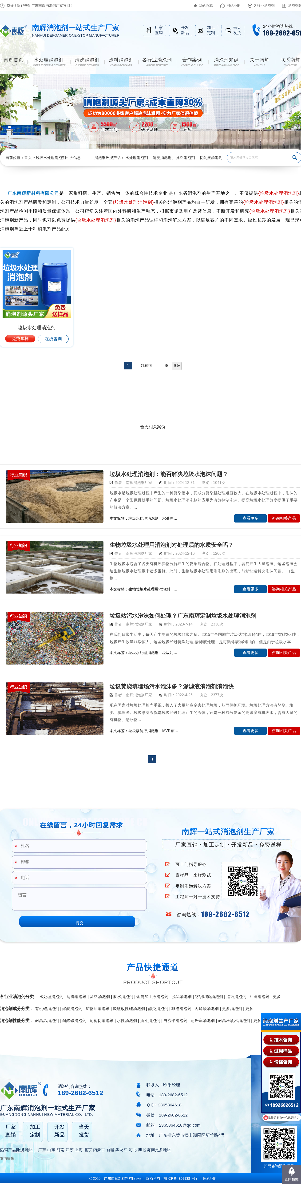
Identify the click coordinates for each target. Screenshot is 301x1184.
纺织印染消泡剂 (209, 996)
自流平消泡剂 (175, 1020)
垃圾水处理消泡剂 (36, 327)
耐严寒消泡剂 (203, 1020)
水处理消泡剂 (136, 158)
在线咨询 (53, 339)
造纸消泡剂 (236, 996)
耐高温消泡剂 (47, 1020)
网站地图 (233, 6)
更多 (277, 996)
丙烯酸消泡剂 (207, 1008)
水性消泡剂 (127, 1020)
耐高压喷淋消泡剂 (234, 1020)
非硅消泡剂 (181, 1008)
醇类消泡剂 (158, 1008)
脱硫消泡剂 (182, 996)
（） (179, 1178)
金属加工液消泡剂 (152, 996)
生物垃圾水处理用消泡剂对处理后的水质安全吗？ (172, 545)
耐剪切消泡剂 (102, 1020)
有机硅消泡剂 (47, 1008)
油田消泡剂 (259, 996)
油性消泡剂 (150, 1020)
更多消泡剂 (232, 1008)
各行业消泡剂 (264, 6)
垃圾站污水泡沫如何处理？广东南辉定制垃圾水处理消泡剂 (183, 615)
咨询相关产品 (284, 518)
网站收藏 (206, 6)
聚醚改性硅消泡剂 (129, 1008)
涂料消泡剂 (185, 158)
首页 (28, 158)
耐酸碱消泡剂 (74, 1020)
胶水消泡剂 (123, 996)
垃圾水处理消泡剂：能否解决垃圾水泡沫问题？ (169, 474)
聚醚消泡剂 (72, 1008)
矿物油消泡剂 (98, 1008)
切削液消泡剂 (211, 158)
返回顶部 (292, 1180)
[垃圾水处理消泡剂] (36, 284)
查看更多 (250, 518)
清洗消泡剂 (162, 158)
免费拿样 (20, 338)
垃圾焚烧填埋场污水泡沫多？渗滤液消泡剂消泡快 (172, 686)
